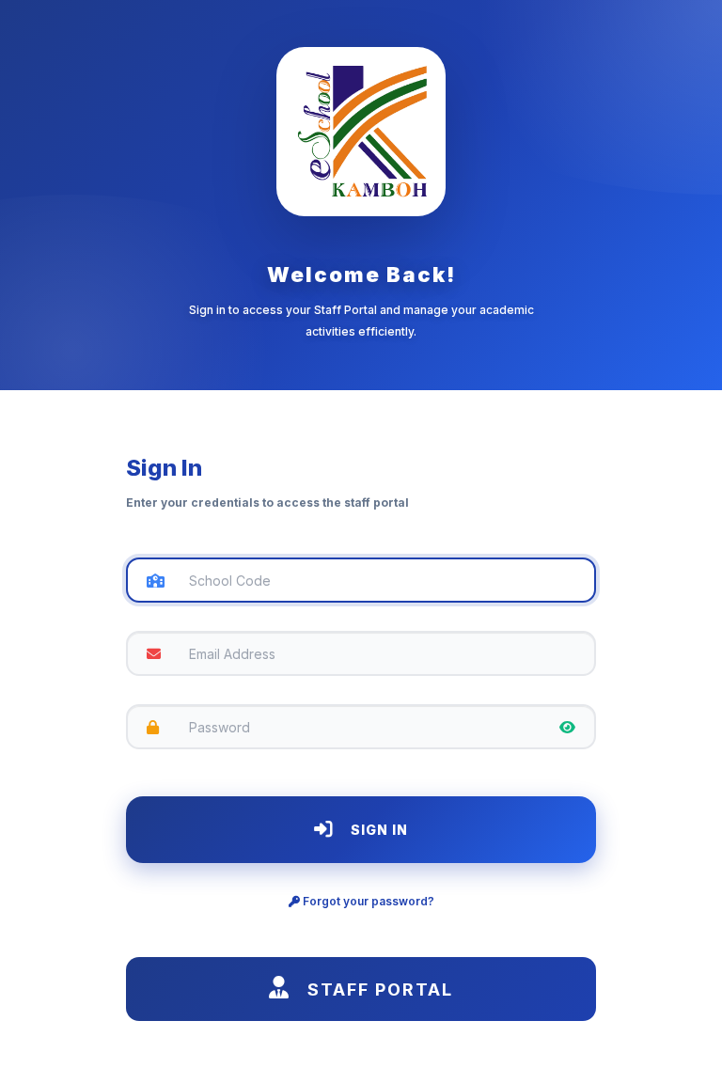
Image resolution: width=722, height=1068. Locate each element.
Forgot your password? (367, 901)
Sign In (377, 830)
